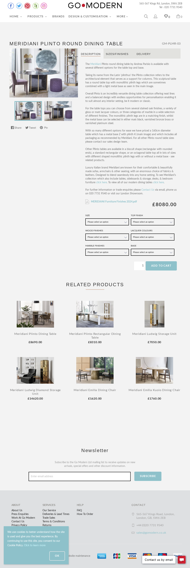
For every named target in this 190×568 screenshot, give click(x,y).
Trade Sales (48, 518)
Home (14, 16)
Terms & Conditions (53, 521)
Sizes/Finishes (117, 54)
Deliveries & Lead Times (55, 514)
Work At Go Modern (23, 518)
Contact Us (147, 190)
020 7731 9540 (173, 7)
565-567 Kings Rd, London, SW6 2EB (160, 3)
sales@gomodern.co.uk (151, 532)
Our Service (49, 510)
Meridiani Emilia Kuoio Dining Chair (154, 390)
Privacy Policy (19, 525)
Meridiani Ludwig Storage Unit (154, 333)
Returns (46, 525)
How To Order (85, 514)
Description (91, 54)
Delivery (144, 54)
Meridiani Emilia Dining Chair (95, 390)
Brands (58, 16)
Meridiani (95, 64)
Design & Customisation (88, 16)
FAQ (79, 510)
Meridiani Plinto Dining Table (35, 333)
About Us (17, 510)
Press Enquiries (20, 514)
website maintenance (78, 556)
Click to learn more (34, 545)
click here (101, 182)
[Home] (95, 5)
